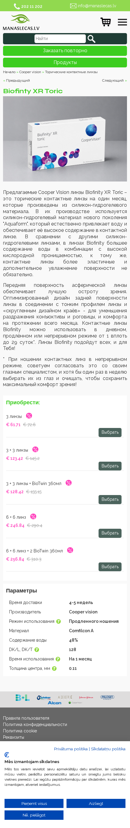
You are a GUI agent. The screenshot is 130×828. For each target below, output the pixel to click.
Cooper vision (30, 72)
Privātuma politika (71, 748)
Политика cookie (20, 730)
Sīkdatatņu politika (108, 748)
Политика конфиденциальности (35, 724)
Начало (9, 72)
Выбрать (110, 432)
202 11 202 (31, 6)
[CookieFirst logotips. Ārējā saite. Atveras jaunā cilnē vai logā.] (7, 755)
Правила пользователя (26, 718)
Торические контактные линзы (71, 72)
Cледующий (113, 80)
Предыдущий (18, 80)
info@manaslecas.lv (97, 5)
